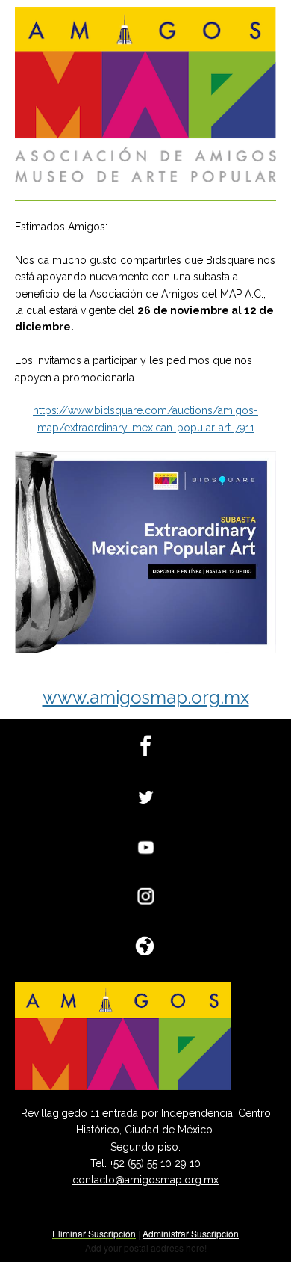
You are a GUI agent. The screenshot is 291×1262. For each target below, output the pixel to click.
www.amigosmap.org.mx (146, 697)
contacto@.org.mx (145, 1180)
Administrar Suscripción (191, 1233)
